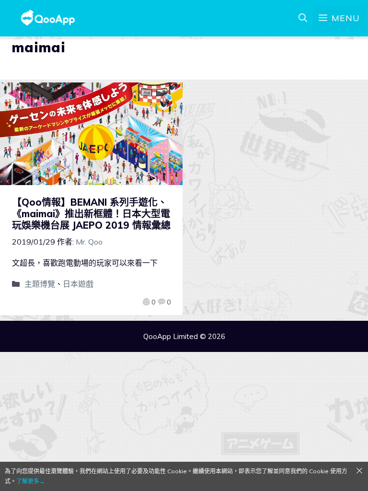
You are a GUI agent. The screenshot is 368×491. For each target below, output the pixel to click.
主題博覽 (39, 284)
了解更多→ (30, 481)
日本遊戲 (78, 284)
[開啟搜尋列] (303, 18)
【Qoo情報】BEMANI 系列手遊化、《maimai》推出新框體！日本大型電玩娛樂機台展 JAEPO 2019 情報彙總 (91, 213)
